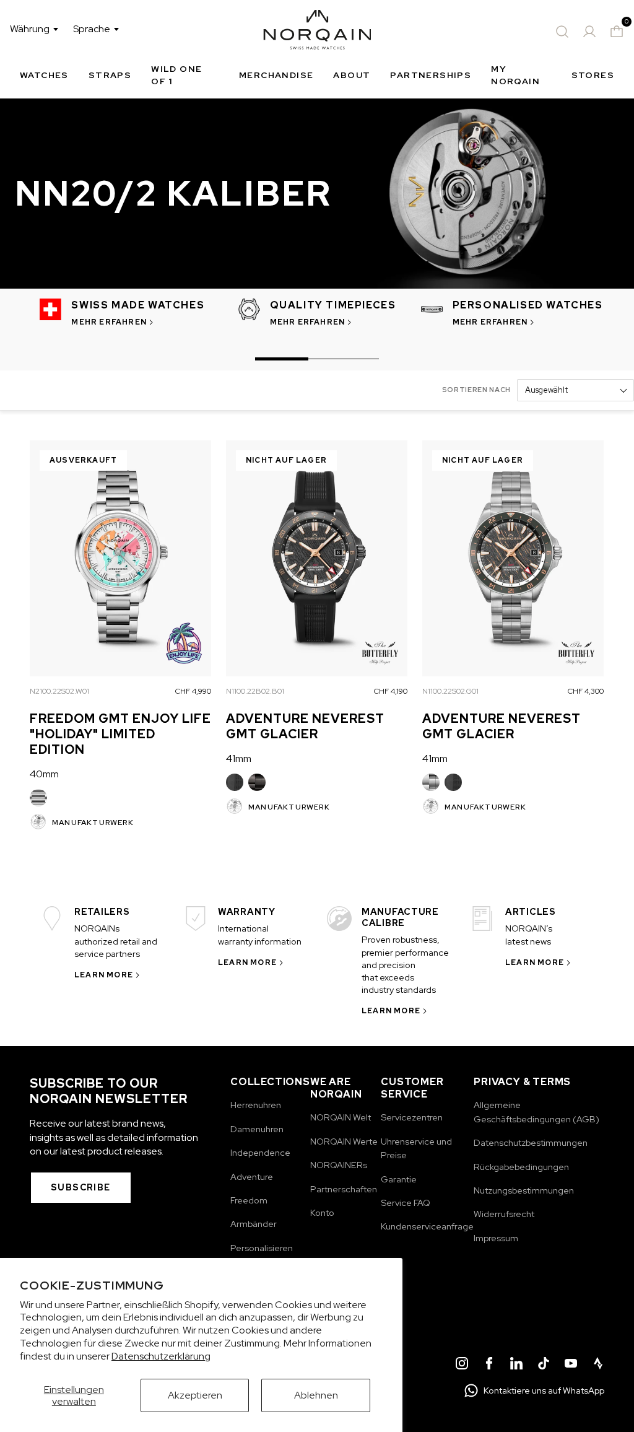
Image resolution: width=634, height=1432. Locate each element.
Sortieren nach (476, 389)
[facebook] (489, 1365)
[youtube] (571, 1365)
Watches (44, 75)
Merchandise (276, 75)
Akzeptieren (195, 1395)
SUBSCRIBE (81, 1187)
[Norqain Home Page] (317, 31)
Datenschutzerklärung (161, 1356)
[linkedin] (516, 1365)
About (351, 75)
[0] (616, 31)
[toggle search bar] (562, 31)
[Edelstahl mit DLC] (257, 782)
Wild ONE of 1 (176, 75)
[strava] (598, 1365)
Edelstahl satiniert (431, 782)
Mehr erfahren (109, 322)
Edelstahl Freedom (38, 797)
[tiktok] (543, 1365)
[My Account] (589, 31)
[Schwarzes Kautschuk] (234, 782)
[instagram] (462, 1365)
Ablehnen (316, 1395)
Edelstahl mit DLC (257, 782)
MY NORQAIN (515, 75)
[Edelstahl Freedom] (38, 797)
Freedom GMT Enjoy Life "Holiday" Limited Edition (120, 733)
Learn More (103, 975)
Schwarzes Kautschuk (234, 782)
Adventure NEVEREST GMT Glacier (305, 726)
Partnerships (430, 75)
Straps (110, 75)
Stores (592, 75)
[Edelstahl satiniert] (431, 782)
